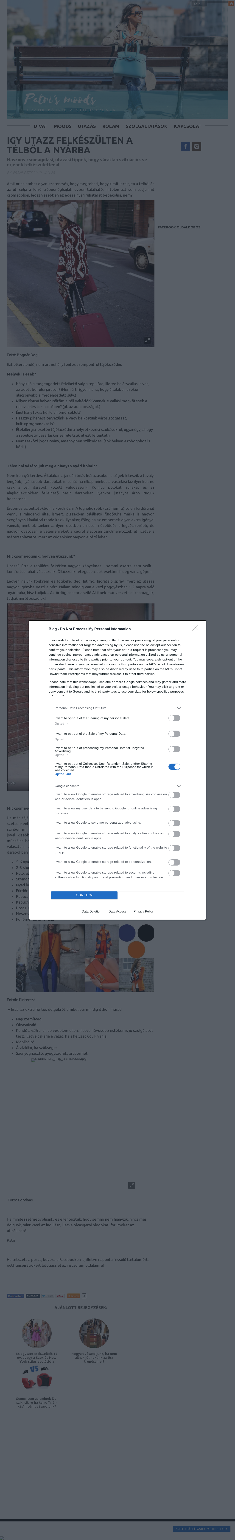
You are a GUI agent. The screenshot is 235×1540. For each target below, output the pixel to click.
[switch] (174, 718)
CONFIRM (84, 895)
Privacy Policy (144, 911)
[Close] (197, 629)
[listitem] (117, 708)
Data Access (117, 911)
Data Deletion (91, 911)
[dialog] (117, 770)
